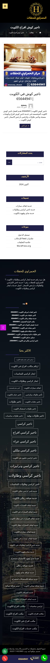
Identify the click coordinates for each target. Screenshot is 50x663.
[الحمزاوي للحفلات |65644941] (40, 33)
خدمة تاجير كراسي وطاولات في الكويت (25, 545)
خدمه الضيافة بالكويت (24, 592)
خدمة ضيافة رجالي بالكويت (24, 498)
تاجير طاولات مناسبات (14, 416)
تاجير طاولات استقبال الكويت (24, 408)
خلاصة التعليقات (23, 242)
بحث (9, 162)
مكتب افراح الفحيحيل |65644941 (24, 321)
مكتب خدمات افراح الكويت (24, 628)
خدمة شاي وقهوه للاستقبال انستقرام (25, 558)
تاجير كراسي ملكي (25, 450)
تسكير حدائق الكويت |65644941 (24, 337)
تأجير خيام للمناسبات (14, 388)
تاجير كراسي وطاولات (25, 475)
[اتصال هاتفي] (5, 658)
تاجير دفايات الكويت (32, 401)
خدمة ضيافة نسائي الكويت (34, 586)
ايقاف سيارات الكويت (32, 388)
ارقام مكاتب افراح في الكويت (24, 366)
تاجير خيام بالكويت (14, 394)
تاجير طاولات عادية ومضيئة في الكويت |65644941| (24, 334)
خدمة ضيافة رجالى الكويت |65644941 (23, 318)
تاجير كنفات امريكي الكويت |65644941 (24, 312)
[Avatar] (30, 105)
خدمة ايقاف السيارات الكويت (25, 505)
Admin (24, 105)
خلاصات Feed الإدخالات (23, 238)
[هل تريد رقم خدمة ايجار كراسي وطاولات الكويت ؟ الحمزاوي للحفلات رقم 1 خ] (36, 11)
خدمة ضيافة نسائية (12, 586)
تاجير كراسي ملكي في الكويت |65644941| (23, 341)
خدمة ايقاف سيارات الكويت (24, 532)
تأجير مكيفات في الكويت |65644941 (24, 315)
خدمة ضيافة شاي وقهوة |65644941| (24, 331)
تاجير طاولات (15, 401)
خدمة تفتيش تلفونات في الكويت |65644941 (23, 325)
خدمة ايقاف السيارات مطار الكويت (24, 525)
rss (24, 304)
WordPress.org (24, 246)
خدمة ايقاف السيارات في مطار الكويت (24, 518)
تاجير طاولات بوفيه (35, 415)
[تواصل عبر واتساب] (5, 651)
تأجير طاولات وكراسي (33, 394)
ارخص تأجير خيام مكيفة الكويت (24, 359)
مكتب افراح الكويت (15, 613)
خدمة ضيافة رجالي (24, 565)
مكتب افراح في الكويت (24, 620)
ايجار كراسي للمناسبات (24, 373)
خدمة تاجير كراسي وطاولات (23, 209)
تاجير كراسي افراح (25, 432)
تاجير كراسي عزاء (24, 441)
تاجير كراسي (24, 424)
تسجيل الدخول (24, 235)
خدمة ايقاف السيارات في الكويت (24, 512)
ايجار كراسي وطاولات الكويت (24, 380)
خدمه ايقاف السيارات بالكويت (24, 599)
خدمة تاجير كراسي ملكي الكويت (24, 491)
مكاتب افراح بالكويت (36, 613)
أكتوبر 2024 (24, 184)
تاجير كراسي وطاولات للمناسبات (24, 484)
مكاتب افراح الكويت (16, 606)
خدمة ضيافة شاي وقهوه (25, 572)
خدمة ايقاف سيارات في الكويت (25, 538)
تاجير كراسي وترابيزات (24, 466)
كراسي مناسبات (36, 606)
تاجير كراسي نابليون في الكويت (25, 458)
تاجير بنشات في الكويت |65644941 (24, 328)
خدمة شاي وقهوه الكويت (24, 552)
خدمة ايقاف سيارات (24, 206)
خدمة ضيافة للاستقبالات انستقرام (25, 579)
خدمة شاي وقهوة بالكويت (24, 213)
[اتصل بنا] (44, 657)
